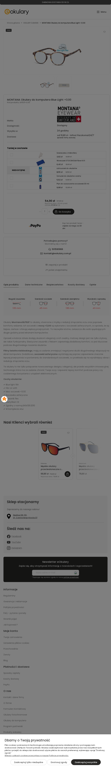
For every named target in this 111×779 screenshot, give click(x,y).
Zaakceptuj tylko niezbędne (28, 762)
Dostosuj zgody (59, 762)
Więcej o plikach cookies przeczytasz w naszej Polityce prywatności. (37, 755)
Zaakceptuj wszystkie (86, 762)
